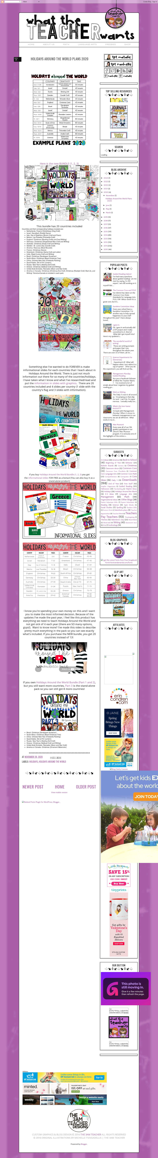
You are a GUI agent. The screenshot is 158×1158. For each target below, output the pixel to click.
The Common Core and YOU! (124, 290)
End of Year (113, 484)
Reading (104, 505)
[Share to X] (55, 758)
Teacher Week (118, 514)
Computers (125, 477)
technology (113, 525)
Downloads (129, 480)
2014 (106, 235)
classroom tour (131, 523)
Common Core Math (129, 474)
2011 (106, 246)
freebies (110, 44)
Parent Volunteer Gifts (109, 502)
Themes (104, 520)
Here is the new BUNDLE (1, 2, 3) (59, 163)
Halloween (105, 489)
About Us (48, 44)
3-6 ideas (104, 460)
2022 (106, 185)
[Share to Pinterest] (60, 758)
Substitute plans (121, 510)
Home (31, 44)
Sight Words (129, 505)
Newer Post (33, 787)
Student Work (107, 510)
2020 (106, 192)
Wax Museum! (118, 424)
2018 (106, 221)
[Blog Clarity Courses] (119, 769)
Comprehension (111, 477)
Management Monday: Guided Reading (122, 375)
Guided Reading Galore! (122, 274)
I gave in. (116, 325)
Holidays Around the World (52, 761)
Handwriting (118, 489)
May (108, 209)
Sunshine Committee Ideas (123, 306)
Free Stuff (128, 484)
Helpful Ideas (131, 489)
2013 (106, 239)
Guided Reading (125, 486)
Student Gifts (132, 507)
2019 (106, 217)
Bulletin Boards (107, 466)
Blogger (84, 1144)
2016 (106, 228)
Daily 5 (115, 480)
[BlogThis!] (53, 758)
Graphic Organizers (108, 486)
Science (116, 505)
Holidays (33, 761)
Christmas (132, 465)
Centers (121, 466)
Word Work (133, 520)
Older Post (86, 787)
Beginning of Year (113, 463)
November (110, 195)
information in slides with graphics (55, 383)
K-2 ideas (109, 494)
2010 (106, 249)
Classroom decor (112, 468)
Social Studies (106, 507)
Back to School (130, 459)
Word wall (107, 523)
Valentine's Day (117, 520)
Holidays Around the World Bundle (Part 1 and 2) (65, 682)
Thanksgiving (129, 517)
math (66, 44)
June (108, 205)
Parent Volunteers (127, 502)
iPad (104, 525)
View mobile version (59, 792)
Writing (116, 522)
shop (127, 44)
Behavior (128, 463)
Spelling (119, 507)
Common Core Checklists (116, 471)
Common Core (130, 468)
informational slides (38, 477)
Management (107, 496)
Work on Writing (119, 392)
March (108, 212)
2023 (106, 181)
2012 (106, 242)
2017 (106, 224)
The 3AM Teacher (90, 1134)
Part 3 (69, 685)
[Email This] (51, 758)
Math (126, 496)
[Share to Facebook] (58, 758)
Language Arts (125, 494)
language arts (87, 44)
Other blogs (126, 499)
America (115, 460)
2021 (106, 189)
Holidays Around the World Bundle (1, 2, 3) (61, 474)
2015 (106, 231)
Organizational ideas (109, 500)
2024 (106, 178)
